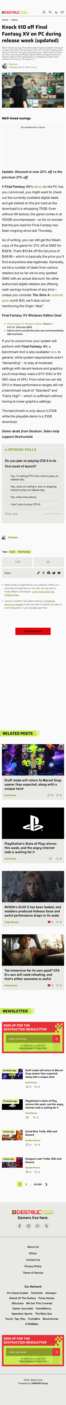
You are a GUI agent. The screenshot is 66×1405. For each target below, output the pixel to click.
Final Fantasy (24, 552)
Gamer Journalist (22, 1308)
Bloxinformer (50, 1318)
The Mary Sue (43, 1313)
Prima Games (46, 1298)
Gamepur (51, 1293)
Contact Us (33, 1259)
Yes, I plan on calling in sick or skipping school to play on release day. (33, 488)
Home (5, 20)
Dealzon (13, 64)
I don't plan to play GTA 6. (25, 504)
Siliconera (18, 1303)
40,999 (38, 1184)
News (15, 20)
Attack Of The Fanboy (22, 1298)
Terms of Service (25, 1048)
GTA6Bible (31, 1324)
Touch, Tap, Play (15, 1318)
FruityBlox (34, 1318)
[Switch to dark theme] (56, 12)
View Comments (33, 631)
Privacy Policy (41, 1048)
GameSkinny (43, 1308)
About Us (33, 1246)
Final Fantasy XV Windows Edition (24, 323)
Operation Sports (22, 1313)
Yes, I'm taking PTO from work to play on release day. (34, 477)
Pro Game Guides (17, 1293)
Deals (12, 552)
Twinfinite (37, 1293)
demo (38, 187)
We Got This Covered (39, 1303)
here (53, 352)
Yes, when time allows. (23, 497)
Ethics (33, 1253)
